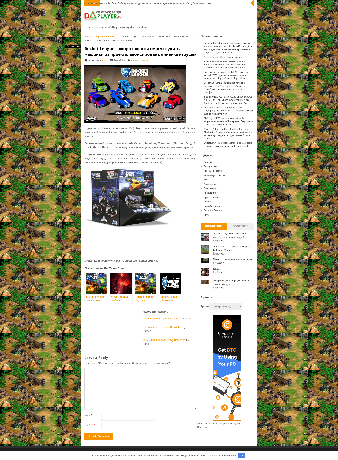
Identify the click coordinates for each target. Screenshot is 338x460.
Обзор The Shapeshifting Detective (164, 340)
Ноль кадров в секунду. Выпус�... (163, 327)
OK (241, 455)
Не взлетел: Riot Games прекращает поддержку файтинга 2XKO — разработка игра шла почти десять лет (228, 110)
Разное (207, 201)
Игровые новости (105, 36)
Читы (206, 215)
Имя (88, 415)
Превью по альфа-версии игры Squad (233, 259)
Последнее (240, 226)
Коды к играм (211, 184)
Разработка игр (212, 206)
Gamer (104, 60)
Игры (206, 179)
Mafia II (217, 268)
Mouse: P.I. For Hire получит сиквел (223, 57)
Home (88, 36)
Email (89, 425)
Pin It (68, 55)
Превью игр (210, 193)
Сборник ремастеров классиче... (162, 318)
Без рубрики (210, 166)
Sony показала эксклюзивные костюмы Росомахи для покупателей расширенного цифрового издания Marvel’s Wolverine (226, 64)
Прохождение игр (213, 197)
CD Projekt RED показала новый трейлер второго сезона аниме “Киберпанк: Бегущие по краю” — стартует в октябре (228, 121)
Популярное (214, 226)
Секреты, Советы (213, 210)
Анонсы (208, 162)
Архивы (205, 306)
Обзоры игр (210, 188)
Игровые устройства (214, 175)
